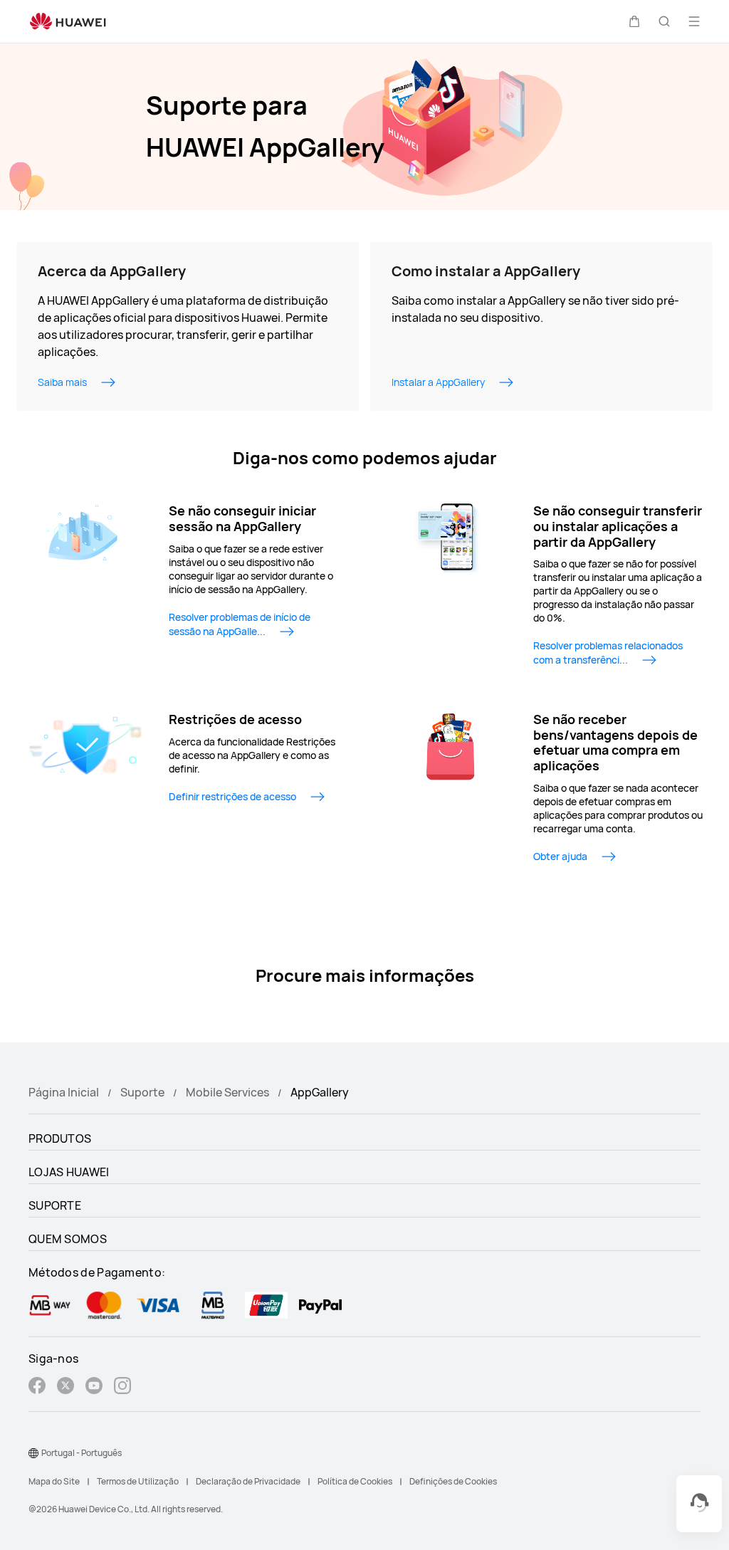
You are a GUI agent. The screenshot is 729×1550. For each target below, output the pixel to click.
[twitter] (65, 1387)
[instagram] (122, 1387)
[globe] (33, 1453)
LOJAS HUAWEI (69, 1172)
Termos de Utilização (138, 1481)
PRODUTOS (59, 1138)
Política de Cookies (355, 1481)
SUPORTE (54, 1205)
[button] (634, 21)
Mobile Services (227, 1092)
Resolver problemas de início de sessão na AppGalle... (239, 624)
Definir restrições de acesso (232, 796)
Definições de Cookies (453, 1481)
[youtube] (94, 1387)
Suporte (142, 1092)
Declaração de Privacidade (248, 1481)
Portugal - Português (81, 1453)
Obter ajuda (560, 856)
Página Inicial (63, 1092)
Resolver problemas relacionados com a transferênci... (608, 652)
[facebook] (37, 1387)
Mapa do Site (54, 1481)
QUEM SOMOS (67, 1239)
